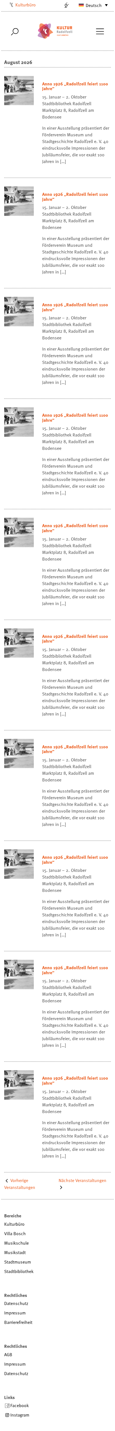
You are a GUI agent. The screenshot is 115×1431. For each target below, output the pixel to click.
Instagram (19, 1415)
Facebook (19, 1405)
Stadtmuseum (17, 1262)
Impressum (15, 1312)
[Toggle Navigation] (99, 31)
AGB (8, 1354)
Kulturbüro (25, 4)
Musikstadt (15, 1252)
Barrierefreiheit (18, 1322)
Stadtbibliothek (18, 1271)
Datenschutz (16, 1303)
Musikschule (16, 1243)
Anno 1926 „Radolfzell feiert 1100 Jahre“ (75, 86)
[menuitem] (91, 5)
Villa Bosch (15, 1233)
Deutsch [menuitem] (94, 5)
